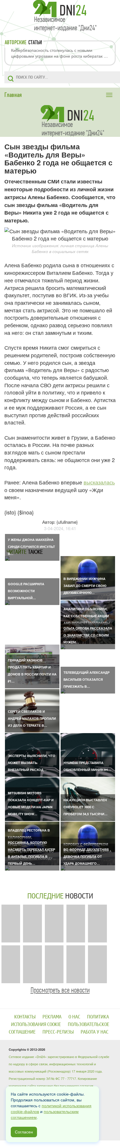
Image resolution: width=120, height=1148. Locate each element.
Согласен (24, 1132)
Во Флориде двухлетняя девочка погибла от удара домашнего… (86, 856)
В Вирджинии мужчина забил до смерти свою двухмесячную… (84, 585)
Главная (13, 95)
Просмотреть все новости (60, 990)
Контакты (25, 1017)
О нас (74, 1017)
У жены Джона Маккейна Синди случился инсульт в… (31, 546)
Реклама (52, 1017)
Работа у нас (94, 1032)
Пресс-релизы (58, 1032)
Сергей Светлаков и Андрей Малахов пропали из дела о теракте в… (32, 718)
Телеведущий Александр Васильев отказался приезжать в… (86, 679)
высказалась (99, 482)
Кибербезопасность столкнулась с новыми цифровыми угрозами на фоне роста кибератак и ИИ (58, 53)
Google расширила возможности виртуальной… (26, 591)
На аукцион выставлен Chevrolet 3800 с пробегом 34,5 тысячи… (85, 807)
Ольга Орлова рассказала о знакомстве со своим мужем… (87, 635)
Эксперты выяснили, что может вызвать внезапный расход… (31, 762)
